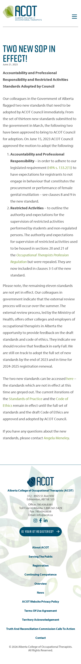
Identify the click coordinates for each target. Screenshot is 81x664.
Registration (41, 565)
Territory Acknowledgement (40, 619)
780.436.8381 (45, 504)
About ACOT (40, 547)
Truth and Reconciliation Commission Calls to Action (40, 629)
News (40, 592)
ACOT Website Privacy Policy (40, 601)
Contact (40, 638)
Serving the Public (41, 556)
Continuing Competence (40, 574)
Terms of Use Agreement (40, 610)
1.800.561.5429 (53, 508)
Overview (40, 583)
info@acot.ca (45, 515)
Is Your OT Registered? (38, 531)
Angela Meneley (56, 438)
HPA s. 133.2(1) (59, 167)
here (69, 378)
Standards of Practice (25, 398)
